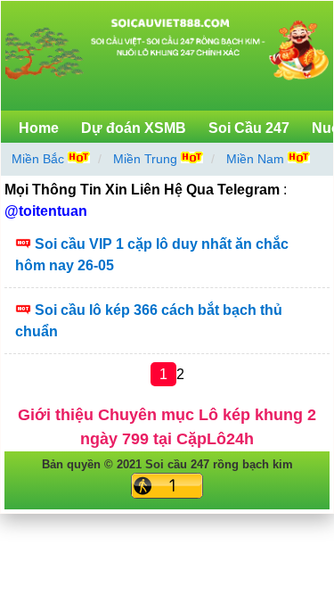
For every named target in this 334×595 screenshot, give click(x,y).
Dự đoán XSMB (133, 128)
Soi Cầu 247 (248, 128)
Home (39, 128)
